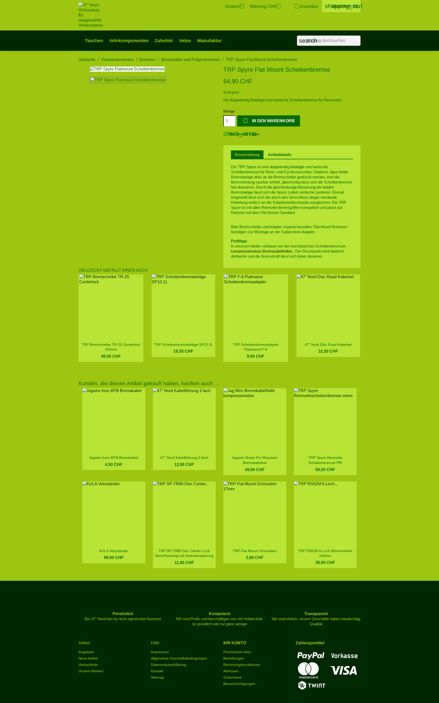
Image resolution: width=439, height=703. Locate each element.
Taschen (94, 40)
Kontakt (157, 671)
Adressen (231, 671)
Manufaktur (209, 40)
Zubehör (164, 40)
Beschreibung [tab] (247, 154)
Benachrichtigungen (239, 684)
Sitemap (157, 677)
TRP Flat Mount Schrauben (255, 551)
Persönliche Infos (237, 652)
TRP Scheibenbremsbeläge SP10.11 (183, 344)
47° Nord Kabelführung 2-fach (184, 458)
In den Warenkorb (269, 120)
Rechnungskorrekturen (241, 665)
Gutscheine (232, 677)
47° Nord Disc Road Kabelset (328, 344)
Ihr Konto (234, 643)
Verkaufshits (88, 665)
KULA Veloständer (113, 551)
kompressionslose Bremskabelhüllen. (262, 251)
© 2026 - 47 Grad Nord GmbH (220, 696)
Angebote (86, 652)
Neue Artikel (88, 658)
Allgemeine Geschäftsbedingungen (179, 658)
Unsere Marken (91, 671)
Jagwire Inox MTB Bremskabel (113, 458)
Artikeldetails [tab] (279, 154)
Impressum (160, 652)
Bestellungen (233, 658)
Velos (185, 40)
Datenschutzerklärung (168, 665)
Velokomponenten (129, 40)
